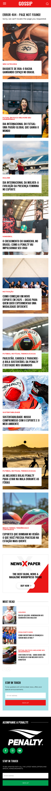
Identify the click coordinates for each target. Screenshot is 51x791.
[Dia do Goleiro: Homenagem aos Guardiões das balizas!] (9, 615)
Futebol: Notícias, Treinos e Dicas (19, 354)
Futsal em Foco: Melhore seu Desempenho (17, 118)
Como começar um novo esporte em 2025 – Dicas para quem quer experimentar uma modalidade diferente (20, 301)
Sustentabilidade (11, 412)
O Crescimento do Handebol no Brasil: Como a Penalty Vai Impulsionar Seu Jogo (20, 244)
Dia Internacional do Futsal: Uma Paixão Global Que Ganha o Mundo (21, 127)
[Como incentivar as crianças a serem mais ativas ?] (9, 635)
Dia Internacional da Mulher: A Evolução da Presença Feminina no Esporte (21, 185)
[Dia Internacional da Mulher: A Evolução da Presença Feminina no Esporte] (25, 168)
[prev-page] (4, 669)
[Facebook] (5, 751)
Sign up (25, 703)
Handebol (7, 236)
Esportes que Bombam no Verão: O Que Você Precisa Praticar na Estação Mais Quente (21, 537)
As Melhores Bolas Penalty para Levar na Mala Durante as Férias (21, 479)
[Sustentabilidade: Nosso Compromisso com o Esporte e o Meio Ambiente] (25, 403)
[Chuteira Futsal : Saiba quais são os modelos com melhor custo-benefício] (9, 655)
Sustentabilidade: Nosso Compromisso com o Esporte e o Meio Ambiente (21, 420)
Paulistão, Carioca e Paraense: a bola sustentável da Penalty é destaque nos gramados (20, 361)
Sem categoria (10, 64)
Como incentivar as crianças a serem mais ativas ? (30, 636)
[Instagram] (12, 751)
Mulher (6, 178)
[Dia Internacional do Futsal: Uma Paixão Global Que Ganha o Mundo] (25, 110)
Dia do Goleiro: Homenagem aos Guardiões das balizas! (30, 616)
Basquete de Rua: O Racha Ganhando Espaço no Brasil (19, 70)
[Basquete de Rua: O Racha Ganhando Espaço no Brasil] (25, 51)
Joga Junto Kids (25, 632)
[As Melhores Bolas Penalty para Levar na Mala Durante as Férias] (25, 461)
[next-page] (8, 669)
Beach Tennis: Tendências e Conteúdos (16, 528)
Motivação (8, 292)
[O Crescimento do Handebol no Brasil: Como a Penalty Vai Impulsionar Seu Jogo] (25, 227)
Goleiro (22, 612)
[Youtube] (19, 751)
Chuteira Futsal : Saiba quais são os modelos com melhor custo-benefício (31, 657)
